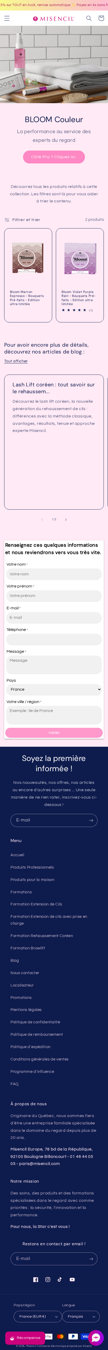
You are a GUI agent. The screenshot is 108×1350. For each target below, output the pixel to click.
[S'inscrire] (91, 820)
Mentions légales (26, 1010)
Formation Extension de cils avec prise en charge (48, 920)
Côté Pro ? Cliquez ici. (54, 157)
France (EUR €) (32, 1316)
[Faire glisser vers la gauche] (42, 519)
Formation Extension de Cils (36, 904)
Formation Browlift (27, 948)
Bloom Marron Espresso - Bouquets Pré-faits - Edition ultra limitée (27, 298)
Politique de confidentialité (35, 1022)
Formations (21, 892)
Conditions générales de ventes (39, 1059)
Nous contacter (24, 973)
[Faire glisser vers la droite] (66, 519)
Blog (14, 961)
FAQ (14, 1084)
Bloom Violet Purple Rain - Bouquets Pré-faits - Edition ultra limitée (79, 298)
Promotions (20, 998)
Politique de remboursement (36, 1035)
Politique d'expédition (30, 1047)
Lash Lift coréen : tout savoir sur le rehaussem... (54, 388)
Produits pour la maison (32, 880)
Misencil (31, 1346)
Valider (54, 733)
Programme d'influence (32, 1072)
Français (75, 1316)
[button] (7, 18)
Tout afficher (16, 361)
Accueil (17, 855)
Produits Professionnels (32, 867)
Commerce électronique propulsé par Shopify (64, 1346)
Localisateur (22, 985)
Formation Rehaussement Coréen (41, 936)
